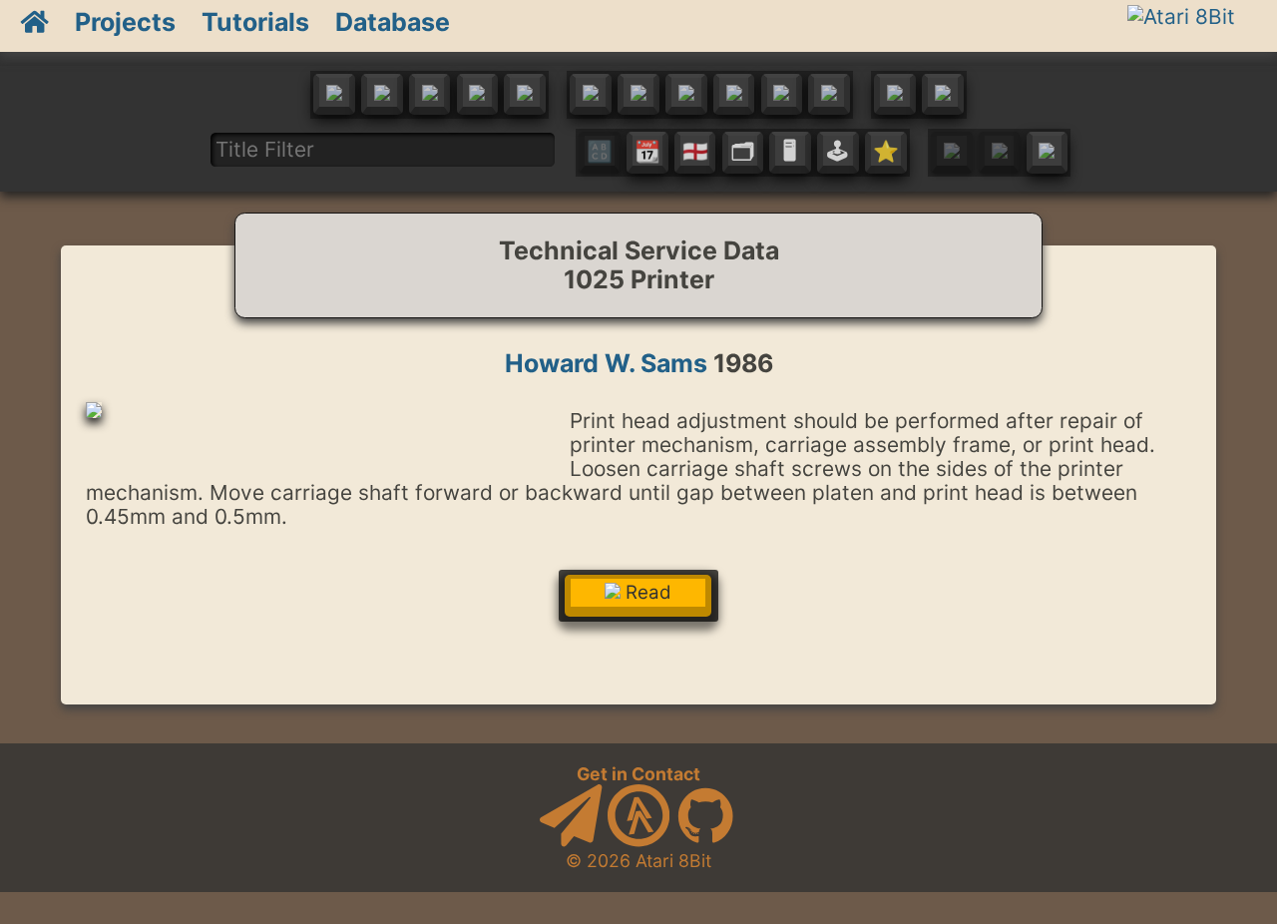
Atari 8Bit (673, 860)
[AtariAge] (638, 840)
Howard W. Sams (606, 363)
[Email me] (571, 840)
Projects (125, 22)
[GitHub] (705, 840)
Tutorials (255, 22)
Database (392, 22)
